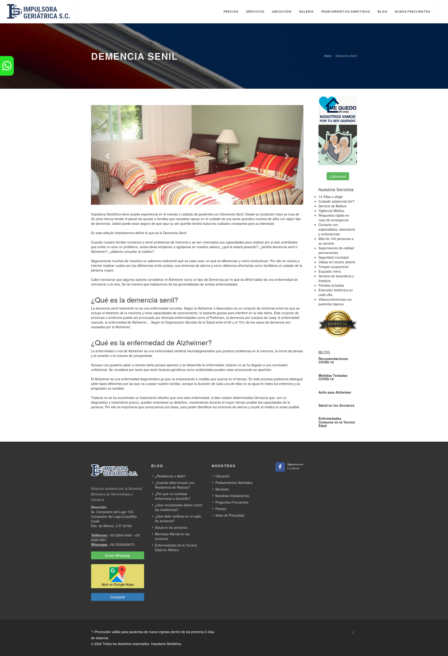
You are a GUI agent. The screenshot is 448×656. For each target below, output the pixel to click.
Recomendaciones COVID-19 (333, 360)
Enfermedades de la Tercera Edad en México (176, 547)
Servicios (222, 489)
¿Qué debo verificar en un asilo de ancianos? (178, 518)
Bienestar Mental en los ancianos (172, 536)
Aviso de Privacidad (229, 515)
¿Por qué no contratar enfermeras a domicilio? (172, 496)
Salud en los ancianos (171, 527)
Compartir (117, 597)
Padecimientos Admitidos (233, 482)
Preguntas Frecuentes (231, 502)
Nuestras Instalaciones (232, 495)
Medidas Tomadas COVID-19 (332, 377)
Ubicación (222, 476)
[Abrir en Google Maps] (117, 575)
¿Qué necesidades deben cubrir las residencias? (178, 507)
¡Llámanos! (338, 176)
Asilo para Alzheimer (334, 392)
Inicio (327, 55)
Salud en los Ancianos (336, 405)
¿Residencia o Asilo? (170, 476)
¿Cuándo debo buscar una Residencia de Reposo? (174, 485)
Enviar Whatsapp (117, 555)
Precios (220, 508)
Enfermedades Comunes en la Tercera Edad (336, 422)
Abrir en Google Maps (118, 584)
